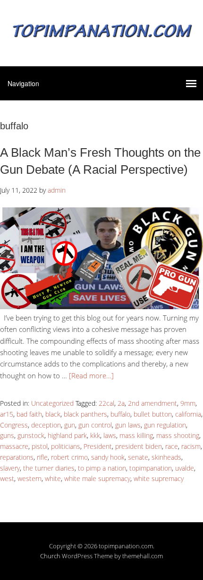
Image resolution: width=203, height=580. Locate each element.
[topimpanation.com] (101, 29)
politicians (65, 446)
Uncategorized (52, 403)
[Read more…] (91, 375)
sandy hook (108, 457)
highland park (67, 435)
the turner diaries (49, 468)
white (53, 478)
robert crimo (69, 457)
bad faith (29, 414)
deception (46, 424)
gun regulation (165, 424)
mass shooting (177, 435)
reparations (17, 457)
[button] (101, 258)
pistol (40, 446)
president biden (138, 446)
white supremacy (159, 478)
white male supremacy (97, 478)
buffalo (120, 414)
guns (7, 435)
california (188, 414)
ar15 (6, 414)
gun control (95, 424)
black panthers (85, 414)
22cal (106, 403)
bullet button (153, 414)
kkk (95, 435)
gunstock (30, 435)
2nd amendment (152, 403)
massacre (14, 446)
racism (191, 446)
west (7, 478)
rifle (42, 457)
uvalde (184, 468)
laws (109, 435)
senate (138, 457)
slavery (10, 468)
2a (121, 403)
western (29, 478)
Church (50, 556)
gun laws (128, 424)
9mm (187, 403)
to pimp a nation (102, 468)
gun (69, 424)
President (98, 446)
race (171, 446)
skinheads (166, 457)
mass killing (136, 435)
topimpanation (150, 468)
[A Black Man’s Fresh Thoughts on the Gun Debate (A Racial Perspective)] (101, 306)
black (52, 414)
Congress (14, 424)
